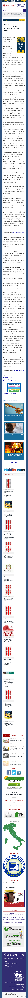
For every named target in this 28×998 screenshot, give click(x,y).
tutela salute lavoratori (7, 923)
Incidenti (23, 34)
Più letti (14, 735)
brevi (12, 913)
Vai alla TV (14, 797)
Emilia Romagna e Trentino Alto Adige (11, 380)
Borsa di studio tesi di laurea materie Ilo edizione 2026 (16, 763)
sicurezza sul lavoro (6, 922)
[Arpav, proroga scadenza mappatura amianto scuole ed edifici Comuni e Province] (8, 673)
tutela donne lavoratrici (20, 922)
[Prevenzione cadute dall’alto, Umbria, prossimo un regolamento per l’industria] (8, 483)
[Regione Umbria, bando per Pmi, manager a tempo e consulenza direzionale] (8, 651)
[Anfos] (13, 946)
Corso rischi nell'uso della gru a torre (14, 415)
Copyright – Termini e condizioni (10, 994)
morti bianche (8, 917)
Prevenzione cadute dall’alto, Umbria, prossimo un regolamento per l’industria (8, 494)
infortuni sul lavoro (21, 915)
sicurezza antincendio (11, 921)
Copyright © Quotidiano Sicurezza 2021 (12, 966)
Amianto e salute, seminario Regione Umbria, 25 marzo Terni (8, 641)
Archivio (21, 735)
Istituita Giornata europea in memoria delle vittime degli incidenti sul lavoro (16, 756)
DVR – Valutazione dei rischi (9, 887)
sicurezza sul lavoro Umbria (10, 393)
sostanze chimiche (13, 922)
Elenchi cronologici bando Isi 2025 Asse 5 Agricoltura (17, 749)
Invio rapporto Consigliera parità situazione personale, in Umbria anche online (9, 620)
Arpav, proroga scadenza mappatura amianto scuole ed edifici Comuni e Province (8, 684)
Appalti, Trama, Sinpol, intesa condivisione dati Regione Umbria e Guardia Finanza (9, 600)
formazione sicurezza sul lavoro (12, 915)
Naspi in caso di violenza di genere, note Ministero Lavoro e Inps (17, 742)
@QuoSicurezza (17, 794)
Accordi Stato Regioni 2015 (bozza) (10, 882)
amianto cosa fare (6, 914)
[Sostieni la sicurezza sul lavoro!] (14, 907)
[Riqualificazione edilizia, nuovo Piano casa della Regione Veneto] (8, 715)
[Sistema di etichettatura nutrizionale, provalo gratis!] (14, 387)
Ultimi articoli (7, 735)
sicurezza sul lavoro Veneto (10, 396)
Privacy (14, 993)
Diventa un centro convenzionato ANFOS (11, 885)
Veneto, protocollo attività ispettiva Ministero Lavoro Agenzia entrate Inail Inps (8, 579)
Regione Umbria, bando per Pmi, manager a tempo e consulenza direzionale (8, 662)
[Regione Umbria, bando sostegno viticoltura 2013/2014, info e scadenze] (8, 694)
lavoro (4, 917)
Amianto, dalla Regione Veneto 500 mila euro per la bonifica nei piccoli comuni (9, 515)
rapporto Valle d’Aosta (8, 377)
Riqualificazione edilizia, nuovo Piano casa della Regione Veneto (8, 725)
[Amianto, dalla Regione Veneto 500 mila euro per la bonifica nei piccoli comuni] (8, 504)
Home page (5, 993)
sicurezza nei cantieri (19, 921)
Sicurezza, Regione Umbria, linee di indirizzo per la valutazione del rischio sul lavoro (9, 536)
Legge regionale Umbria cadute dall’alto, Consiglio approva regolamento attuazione (9, 558)
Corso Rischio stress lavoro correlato (14, 434)
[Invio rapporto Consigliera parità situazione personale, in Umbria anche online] (8, 610)
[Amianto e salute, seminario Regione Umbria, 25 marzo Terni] (8, 630)
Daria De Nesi (10, 34)
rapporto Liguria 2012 (8, 379)
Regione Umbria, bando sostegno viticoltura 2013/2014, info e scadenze (8, 704)
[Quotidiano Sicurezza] (14, 5)
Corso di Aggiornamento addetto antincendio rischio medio (14, 455)
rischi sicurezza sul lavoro (14, 919)
